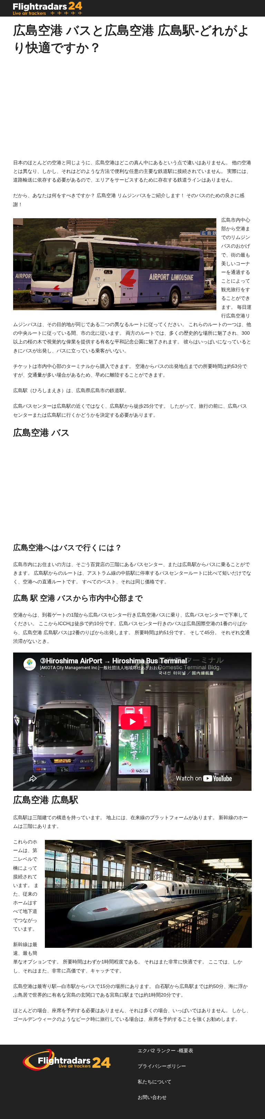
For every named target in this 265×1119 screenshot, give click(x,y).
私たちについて (154, 1081)
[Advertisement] (132, 110)
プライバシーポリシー (162, 1066)
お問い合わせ (152, 1097)
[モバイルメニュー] (250, 8)
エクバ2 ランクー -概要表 (165, 1050)
